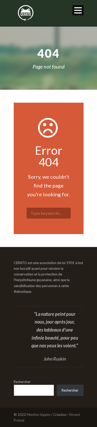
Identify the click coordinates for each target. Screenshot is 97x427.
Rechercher (22, 382)
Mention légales (38, 415)
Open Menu (78, 10)
